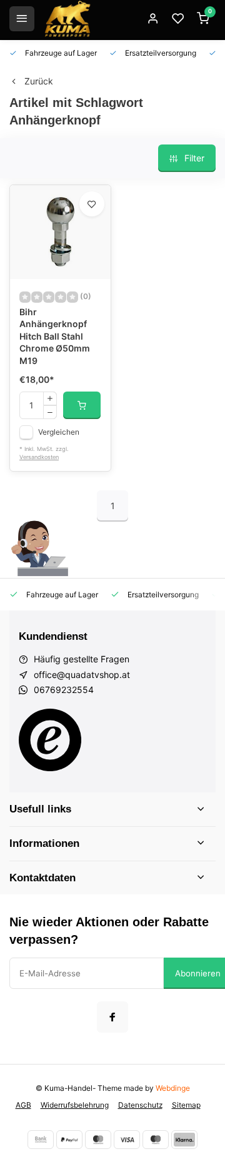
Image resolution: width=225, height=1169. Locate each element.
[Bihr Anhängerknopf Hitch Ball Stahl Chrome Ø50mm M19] (60, 232)
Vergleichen (58, 432)
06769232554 (64, 689)
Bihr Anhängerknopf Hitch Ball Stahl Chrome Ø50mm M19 (54, 336)
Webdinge (173, 1088)
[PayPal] (69, 1139)
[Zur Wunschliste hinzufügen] (91, 203)
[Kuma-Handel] (67, 19)
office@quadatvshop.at (82, 674)
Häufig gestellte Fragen (81, 659)
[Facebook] (112, 1017)
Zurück (38, 81)
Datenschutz (140, 1105)
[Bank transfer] (41, 1139)
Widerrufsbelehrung (75, 1105)
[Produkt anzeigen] (82, 405)
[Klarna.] (184, 1139)
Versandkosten (39, 456)
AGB (23, 1105)
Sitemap (186, 1105)
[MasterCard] (98, 1139)
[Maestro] (155, 1139)
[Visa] (127, 1139)
